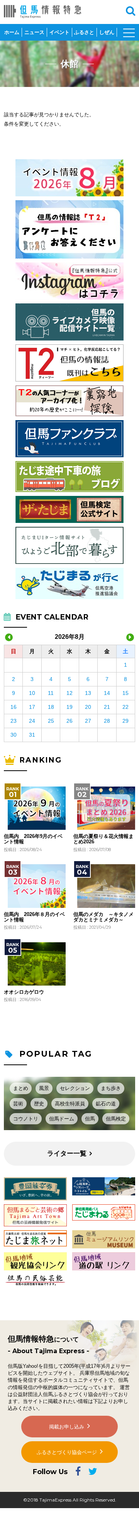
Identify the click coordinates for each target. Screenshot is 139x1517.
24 (32, 721)
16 (13, 707)
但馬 (90, 1119)
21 (107, 707)
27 (88, 721)
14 (107, 693)
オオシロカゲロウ (24, 992)
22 (125, 707)
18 (51, 707)
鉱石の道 (106, 1104)
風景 (44, 1088)
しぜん (106, 32)
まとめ (20, 1088)
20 (88, 707)
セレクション (75, 1088)
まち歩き (111, 1088)
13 (88, 693)
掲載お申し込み (66, 1427)
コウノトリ (25, 1119)
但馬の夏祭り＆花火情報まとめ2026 (103, 839)
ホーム (11, 32)
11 (51, 693)
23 (13, 721)
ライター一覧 (66, 1153)
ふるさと (84, 32)
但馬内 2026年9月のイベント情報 (33, 839)
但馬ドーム (61, 1119)
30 (13, 735)
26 (69, 721)
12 (69, 693)
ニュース (34, 32)
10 (32, 693)
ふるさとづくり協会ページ (67, 1452)
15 (125, 693)
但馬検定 (116, 1119)
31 (32, 735)
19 (69, 707)
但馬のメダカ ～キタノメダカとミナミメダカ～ (103, 917)
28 (107, 721)
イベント (59, 32)
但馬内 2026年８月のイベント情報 (34, 917)
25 (51, 721)
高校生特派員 (70, 1104)
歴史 (39, 1104)
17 (32, 707)
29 (125, 721)
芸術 (18, 1104)
